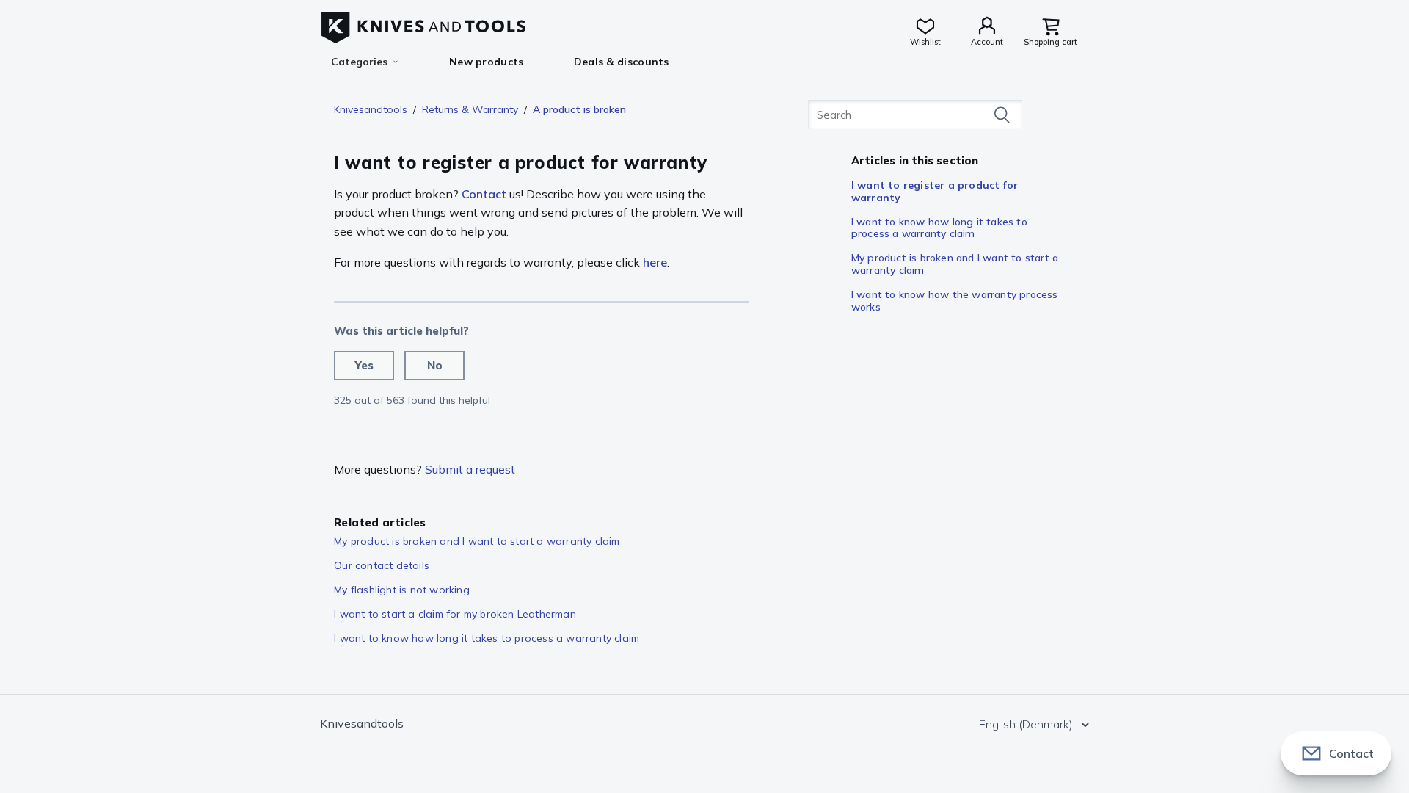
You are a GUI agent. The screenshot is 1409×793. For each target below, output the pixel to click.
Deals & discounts (621, 61)
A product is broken (579, 109)
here (655, 262)
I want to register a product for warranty (934, 191)
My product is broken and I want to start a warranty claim (954, 264)
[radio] (364, 365)
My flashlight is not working (402, 589)
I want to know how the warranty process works (954, 301)
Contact (484, 194)
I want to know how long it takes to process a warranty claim (939, 228)
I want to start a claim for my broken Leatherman (455, 613)
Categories (359, 61)
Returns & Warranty (470, 109)
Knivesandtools (370, 109)
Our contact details (381, 565)
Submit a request (470, 469)
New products (486, 61)
